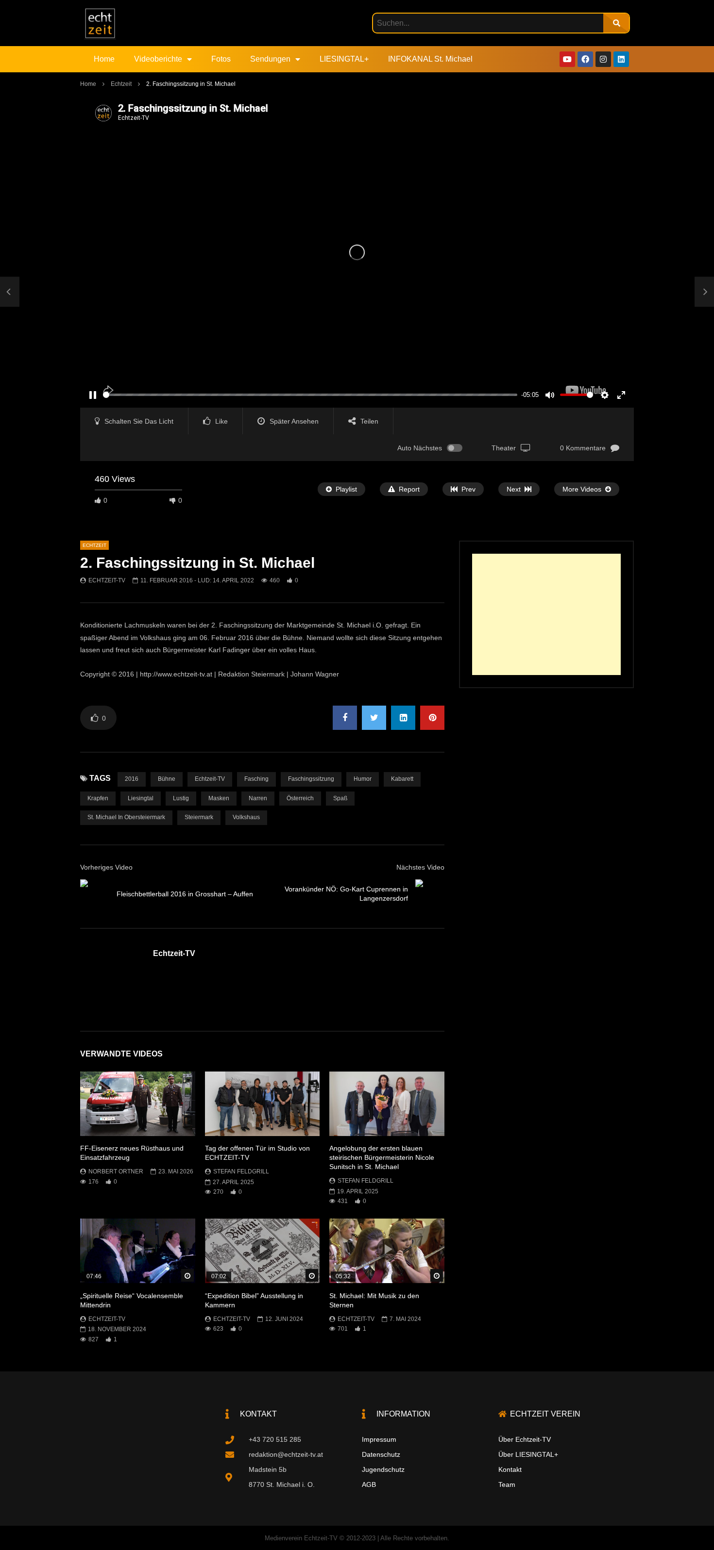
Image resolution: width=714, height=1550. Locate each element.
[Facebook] (585, 59)
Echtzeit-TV (106, 580)
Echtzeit (121, 84)
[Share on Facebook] (345, 718)
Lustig (181, 798)
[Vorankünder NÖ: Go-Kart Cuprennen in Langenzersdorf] (429, 893)
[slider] (310, 394)
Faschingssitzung (311, 778)
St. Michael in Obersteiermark (126, 817)
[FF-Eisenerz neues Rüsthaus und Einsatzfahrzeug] (137, 1104)
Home (104, 59)
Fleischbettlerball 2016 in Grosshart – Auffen (185, 894)
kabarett (402, 778)
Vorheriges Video (106, 867)
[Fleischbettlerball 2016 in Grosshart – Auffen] (9, 292)
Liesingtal (140, 798)
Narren (258, 798)
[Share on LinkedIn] (403, 718)
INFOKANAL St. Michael (430, 59)
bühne (166, 778)
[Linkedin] (621, 59)
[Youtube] (567, 59)
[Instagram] (603, 59)
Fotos (221, 59)
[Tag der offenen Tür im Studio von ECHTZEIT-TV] (262, 1104)
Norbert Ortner (115, 1171)
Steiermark (199, 817)
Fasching (256, 778)
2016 (131, 778)
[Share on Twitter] (374, 718)
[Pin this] (432, 718)
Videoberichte (158, 59)
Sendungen (270, 59)
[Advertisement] (546, 614)
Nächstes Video (420, 867)
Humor (363, 778)
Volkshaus (246, 817)
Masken (218, 798)
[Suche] (616, 23)
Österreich (300, 798)
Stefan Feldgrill (241, 1171)
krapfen (97, 798)
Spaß (340, 798)
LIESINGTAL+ (344, 59)
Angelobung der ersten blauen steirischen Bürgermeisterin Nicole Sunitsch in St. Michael (381, 1157)
